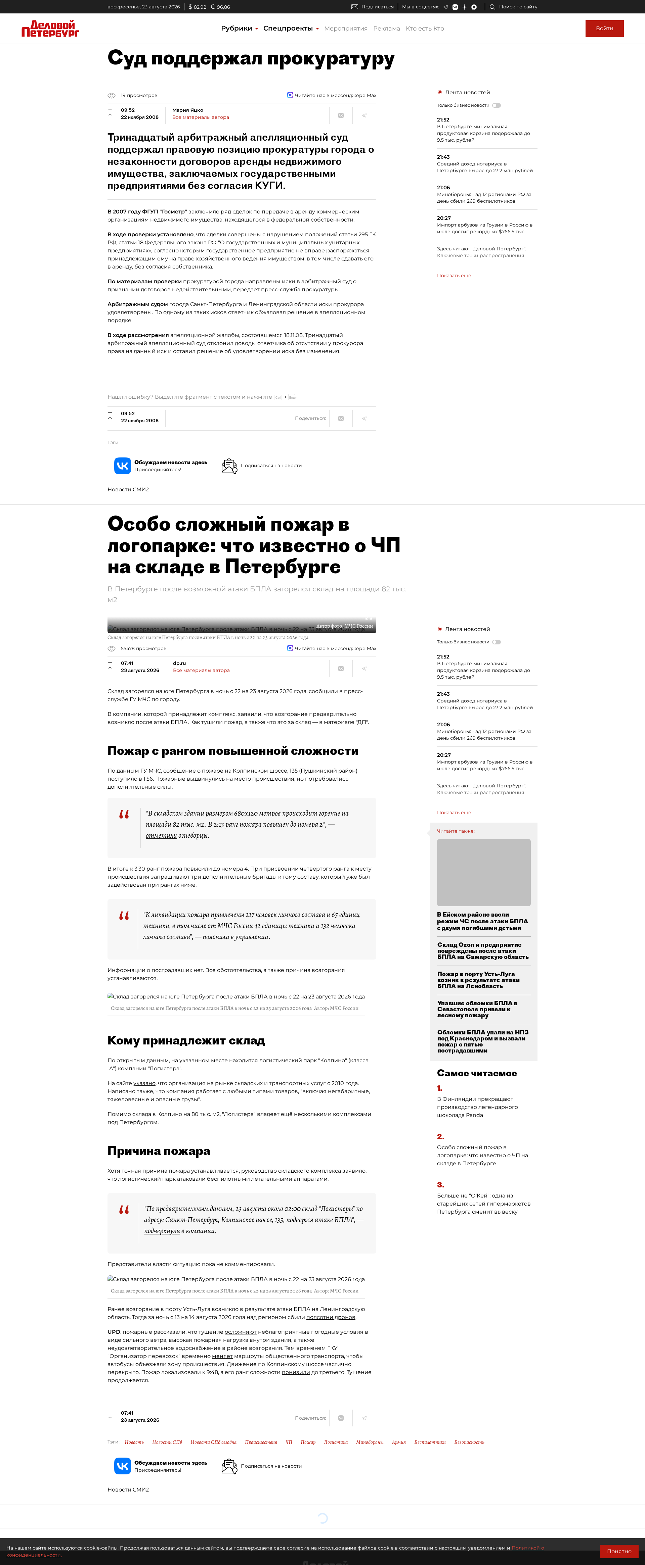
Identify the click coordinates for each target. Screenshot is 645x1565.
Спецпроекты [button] (289, 28)
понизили (296, 1372)
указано (144, 1083)
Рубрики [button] (237, 28)
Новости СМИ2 (128, 489)
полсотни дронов (330, 1317)
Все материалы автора (200, 117)
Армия (399, 1442)
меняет (222, 1356)
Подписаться (377, 7)
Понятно (619, 1551)
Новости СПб (167, 1442)
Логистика (336, 1442)
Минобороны (370, 1442)
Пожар (308, 1442)
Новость (134, 1442)
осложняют (241, 1332)
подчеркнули (162, 1231)
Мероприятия (346, 28)
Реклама (386, 28)
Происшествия (261, 1442)
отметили (161, 835)
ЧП (289, 1442)
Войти (604, 28)
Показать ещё (454, 276)
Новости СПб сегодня (213, 1442)
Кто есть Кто (425, 28)
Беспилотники (430, 1442)
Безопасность (469, 1442)
